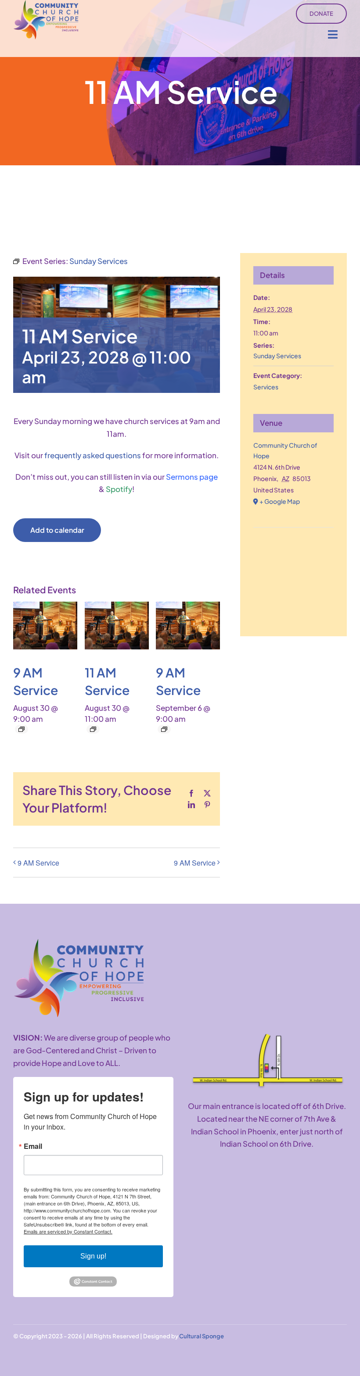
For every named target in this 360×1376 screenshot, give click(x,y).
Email (33, 1146)
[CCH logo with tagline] (79, 942)
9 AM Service (38, 863)
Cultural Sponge (201, 1336)
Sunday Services (277, 356)
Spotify (119, 489)
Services (265, 387)
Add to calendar (57, 530)
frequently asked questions (92, 455)
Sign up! (93, 1256)
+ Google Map (279, 501)
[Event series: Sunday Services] (21, 729)
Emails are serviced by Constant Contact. (68, 1231)
